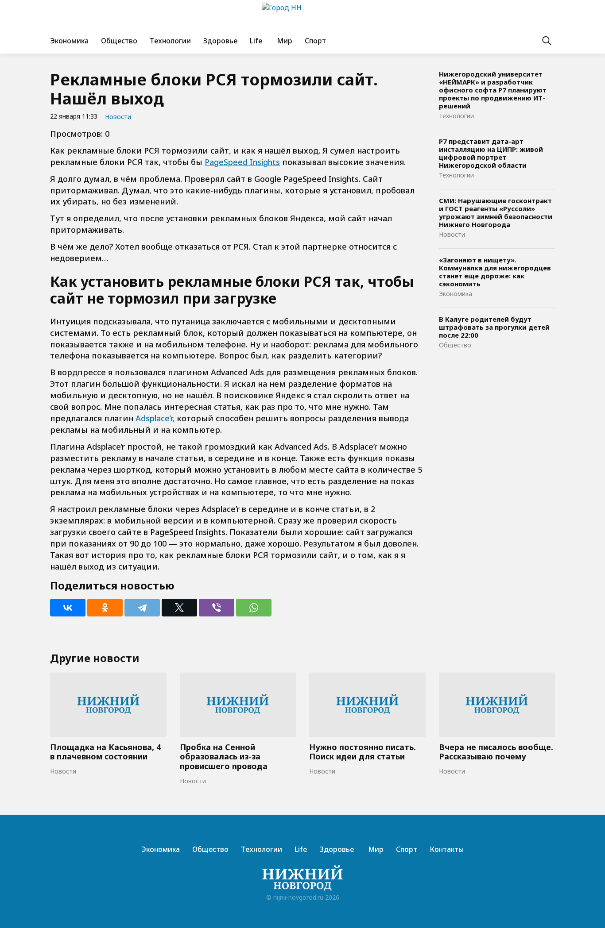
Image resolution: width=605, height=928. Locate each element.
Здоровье (220, 41)
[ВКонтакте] (67, 607)
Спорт (315, 41)
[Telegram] (142, 607)
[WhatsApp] (253, 607)
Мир (283, 41)
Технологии (170, 41)
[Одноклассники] (105, 607)
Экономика (69, 41)
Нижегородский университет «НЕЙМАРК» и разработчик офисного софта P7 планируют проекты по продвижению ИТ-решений (493, 90)
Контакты (447, 849)
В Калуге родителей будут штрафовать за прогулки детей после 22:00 (494, 327)
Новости (118, 116)
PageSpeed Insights (242, 162)
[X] (179, 607)
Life (256, 41)
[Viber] (216, 607)
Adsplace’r (154, 418)
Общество (119, 41)
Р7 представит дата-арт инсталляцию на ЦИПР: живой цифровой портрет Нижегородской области (491, 153)
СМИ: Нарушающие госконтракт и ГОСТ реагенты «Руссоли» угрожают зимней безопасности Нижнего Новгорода (495, 212)
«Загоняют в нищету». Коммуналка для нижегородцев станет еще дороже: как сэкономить (495, 272)
